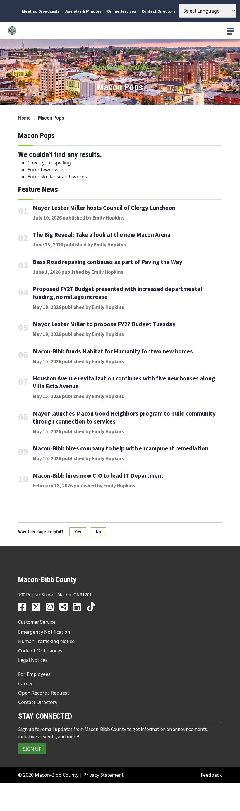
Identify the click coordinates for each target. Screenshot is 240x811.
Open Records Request (43, 693)
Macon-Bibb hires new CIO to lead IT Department (98, 476)
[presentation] (230, 31)
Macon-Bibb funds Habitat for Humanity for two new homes (113, 351)
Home (24, 118)
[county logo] (120, 30)
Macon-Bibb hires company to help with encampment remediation (120, 448)
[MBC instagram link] (52, 606)
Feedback (211, 775)
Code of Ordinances (40, 650)
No (98, 532)
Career (25, 683)
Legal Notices (33, 660)
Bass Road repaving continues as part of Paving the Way (107, 262)
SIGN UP (32, 749)
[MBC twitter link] (38, 606)
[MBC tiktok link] (93, 606)
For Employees (34, 674)
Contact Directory (37, 702)
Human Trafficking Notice (46, 641)
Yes (77, 532)
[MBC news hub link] (65, 606)
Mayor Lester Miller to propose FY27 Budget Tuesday (104, 324)
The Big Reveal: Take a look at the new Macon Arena (102, 235)
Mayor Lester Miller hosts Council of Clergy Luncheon (104, 208)
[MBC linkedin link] (79, 606)
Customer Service (37, 622)
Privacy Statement (103, 775)
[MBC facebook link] (24, 606)
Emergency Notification (44, 632)
